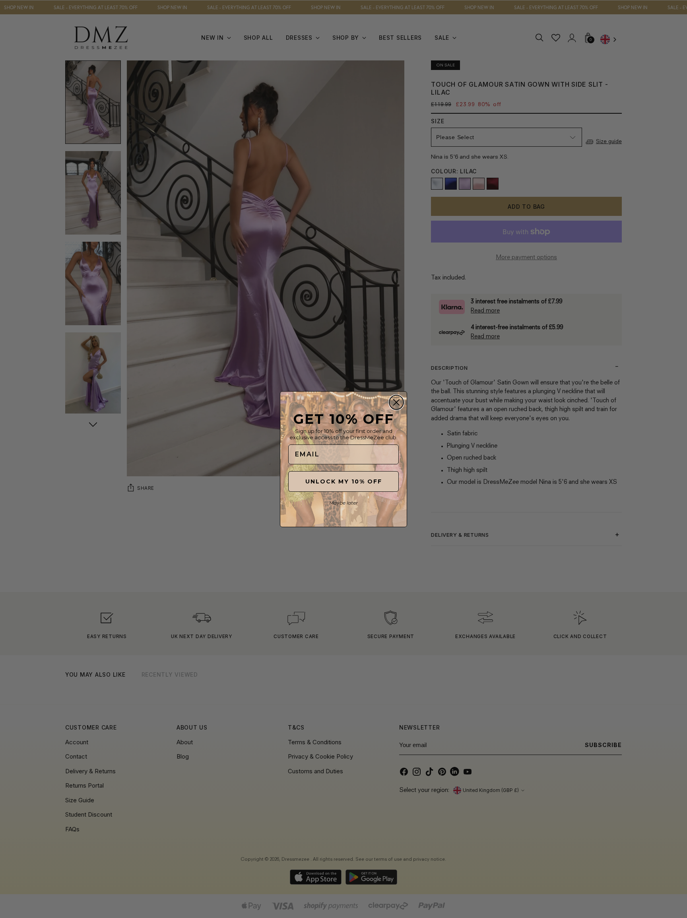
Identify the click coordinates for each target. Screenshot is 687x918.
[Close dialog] (396, 402)
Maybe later (343, 503)
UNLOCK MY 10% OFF (343, 481)
